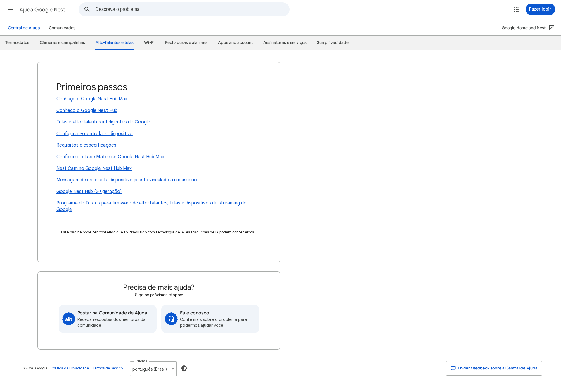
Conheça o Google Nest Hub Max (91, 99)
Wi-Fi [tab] (149, 42)
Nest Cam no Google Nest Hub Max (94, 168)
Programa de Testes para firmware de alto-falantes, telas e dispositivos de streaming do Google (151, 206)
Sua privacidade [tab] (333, 42)
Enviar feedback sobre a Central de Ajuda (497, 368)
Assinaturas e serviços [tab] (285, 42)
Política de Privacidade (70, 368)
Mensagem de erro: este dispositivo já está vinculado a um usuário (126, 180)
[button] (11, 9)
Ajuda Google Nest (42, 9)
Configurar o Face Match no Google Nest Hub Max (110, 157)
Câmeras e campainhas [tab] (62, 42)
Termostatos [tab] (17, 42)
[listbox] (153, 368)
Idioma (141, 361)
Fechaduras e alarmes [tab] (186, 42)
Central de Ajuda (24, 27)
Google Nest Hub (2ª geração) (89, 192)
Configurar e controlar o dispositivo (94, 134)
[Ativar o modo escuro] (184, 368)
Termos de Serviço (107, 368)
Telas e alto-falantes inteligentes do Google (103, 122)
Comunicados (62, 27)
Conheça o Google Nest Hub (86, 111)
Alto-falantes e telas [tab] (115, 42)
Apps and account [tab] (235, 42)
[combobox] (192, 9)
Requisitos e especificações (86, 145)
